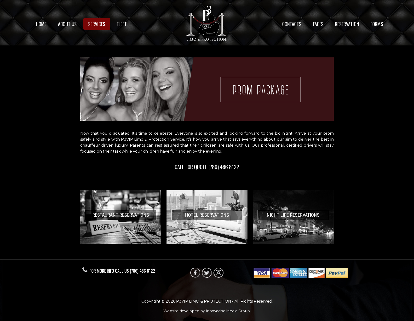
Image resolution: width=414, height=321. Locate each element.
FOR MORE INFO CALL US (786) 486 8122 (122, 271)
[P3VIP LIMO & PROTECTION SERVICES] (207, 24)
